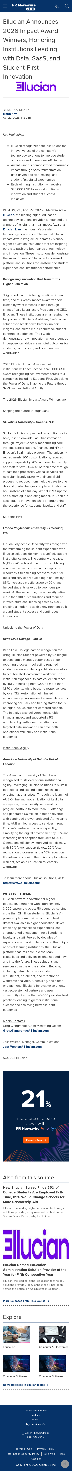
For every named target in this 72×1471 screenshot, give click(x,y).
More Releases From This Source (24, 1301)
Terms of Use (24, 1449)
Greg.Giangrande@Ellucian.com (26, 1030)
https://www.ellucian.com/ (21, 883)
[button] (36, 86)
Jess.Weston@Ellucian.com (22, 1046)
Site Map (49, 1454)
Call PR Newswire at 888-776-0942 (36, 1435)
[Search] (67, 6)
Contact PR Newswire (35, 1410)
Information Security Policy (23, 1454)
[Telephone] (57, 6)
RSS (62, 1454)
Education (9, 1347)
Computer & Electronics (53, 1347)
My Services (34, 1424)
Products (35, 1415)
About (35, 1419)
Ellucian (8, 215)
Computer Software (15, 1376)
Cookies (36, 1459)
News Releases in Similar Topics (24, 1385)
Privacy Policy (45, 1449)
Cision (43, 1465)
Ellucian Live (12, 229)
